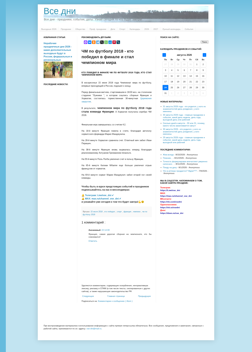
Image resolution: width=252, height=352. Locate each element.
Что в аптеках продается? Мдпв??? (180, 171)
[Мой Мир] (110, 42)
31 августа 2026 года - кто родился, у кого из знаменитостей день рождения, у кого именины (184, 109)
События (189, 29)
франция (128, 212)
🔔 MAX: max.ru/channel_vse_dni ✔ (101, 198)
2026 (146, 29)
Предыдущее (144, 296)
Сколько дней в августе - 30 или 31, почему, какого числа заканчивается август (184, 124)
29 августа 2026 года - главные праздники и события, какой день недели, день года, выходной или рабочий (184, 140)
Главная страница (116, 296)
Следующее (88, 296)
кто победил (110, 212)
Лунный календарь (171, 29)
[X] (102, 42)
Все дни (60, 11)
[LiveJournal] (118, 42)
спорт (119, 212)
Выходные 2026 (48, 29)
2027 (155, 29)
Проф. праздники (98, 29)
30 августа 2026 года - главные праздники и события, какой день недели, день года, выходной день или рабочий (184, 117)
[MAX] (85, 42)
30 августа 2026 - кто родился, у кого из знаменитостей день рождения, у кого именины (182, 131)
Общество (80, 29)
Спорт (122, 29)
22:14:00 (106, 230)
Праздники (66, 29)
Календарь (135, 29)
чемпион (137, 212)
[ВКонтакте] (89, 42)
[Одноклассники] (94, 42)
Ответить (93, 241)
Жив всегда (168, 154)
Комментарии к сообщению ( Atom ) (115, 301)
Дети (113, 29)
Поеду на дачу (170, 167)
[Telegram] (98, 42)
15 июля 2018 (97, 212)
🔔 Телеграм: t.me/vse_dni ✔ (98, 195)
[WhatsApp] (106, 42)
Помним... (168, 158)
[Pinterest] (114, 42)
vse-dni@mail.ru (94, 328)
